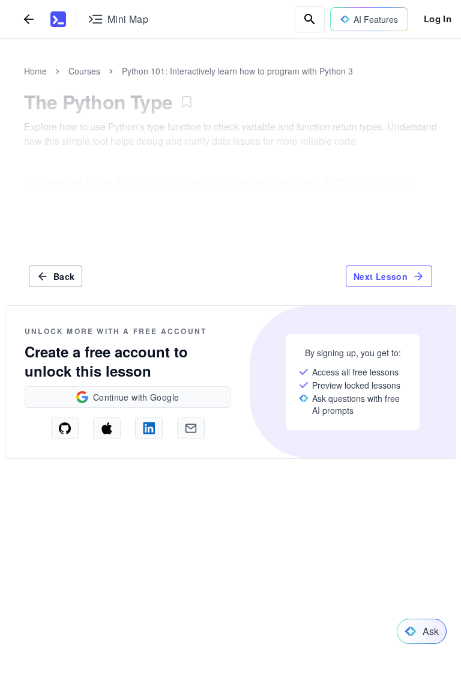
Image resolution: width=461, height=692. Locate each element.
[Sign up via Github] (65, 428)
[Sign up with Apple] (107, 428)
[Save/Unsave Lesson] (186, 102)
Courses (84, 71)
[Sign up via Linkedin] (149, 428)
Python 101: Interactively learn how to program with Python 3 (237, 71)
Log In (437, 18)
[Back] (28, 19)
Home (35, 71)
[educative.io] (58, 19)
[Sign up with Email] (191, 428)
